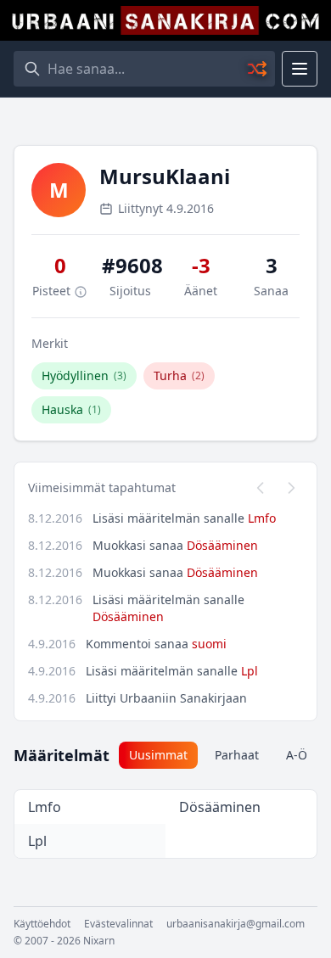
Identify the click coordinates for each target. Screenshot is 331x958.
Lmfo (262, 518)
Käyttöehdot (42, 924)
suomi (209, 644)
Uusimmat (158, 755)
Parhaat (237, 755)
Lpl (249, 671)
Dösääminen (222, 545)
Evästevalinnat (118, 924)
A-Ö (296, 755)
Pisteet (53, 291)
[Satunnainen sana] (258, 69)
